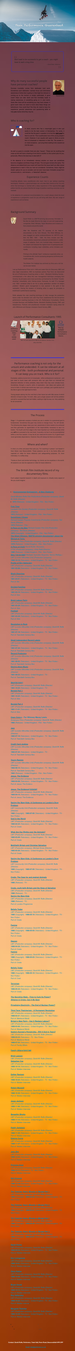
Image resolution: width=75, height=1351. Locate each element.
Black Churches (18, 573)
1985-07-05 (30, 813)
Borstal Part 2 (17, 704)
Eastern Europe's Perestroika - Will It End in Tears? (33, 1031)
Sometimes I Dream (19, 517)
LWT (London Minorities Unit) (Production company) (31, 557)
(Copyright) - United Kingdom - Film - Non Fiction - (35, 533)
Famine (14, 925)
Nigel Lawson (17, 1055)
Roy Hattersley (17, 1295)
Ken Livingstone (18, 1258)
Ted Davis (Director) (27, 530)
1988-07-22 (15, 1042)
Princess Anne (17, 1165)
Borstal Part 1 (17, 690)
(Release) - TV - (21, 882)
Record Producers (19, 653)
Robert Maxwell (17, 1087)
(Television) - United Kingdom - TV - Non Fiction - (39, 560)
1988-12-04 (15, 1157)
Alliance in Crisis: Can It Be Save (25, 999)
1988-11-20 (15, 1133)
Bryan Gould (16, 1284)
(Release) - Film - (22, 525)
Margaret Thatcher (19, 1308)
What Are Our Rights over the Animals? (28, 832)
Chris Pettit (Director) (42, 549)
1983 (13, 773)
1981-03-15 (15, 592)
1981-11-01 (15, 709)
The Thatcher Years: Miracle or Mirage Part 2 (30, 1204)
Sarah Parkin (16, 1244)
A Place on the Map (19, 527)
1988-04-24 (15, 1037)
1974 (13, 525)
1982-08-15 (15, 768)
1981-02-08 (15, 568)
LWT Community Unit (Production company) (28, 808)
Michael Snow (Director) (42, 848)
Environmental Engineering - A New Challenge (33, 491)
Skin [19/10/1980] (18, 554)
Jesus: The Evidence (20, 776)
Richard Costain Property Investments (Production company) (34, 520)
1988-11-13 (15, 1119)
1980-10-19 (15, 560)
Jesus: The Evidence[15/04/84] (24, 789)
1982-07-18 (15, 736)
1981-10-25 (15, 688)
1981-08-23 (15, 674)
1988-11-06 (15, 1106)
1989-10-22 (15, 1300)
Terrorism (15, 983)
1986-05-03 (30, 930)
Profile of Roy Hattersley (21, 562)
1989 (13, 1197)
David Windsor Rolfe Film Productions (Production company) (34, 496)
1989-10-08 (15, 1276)
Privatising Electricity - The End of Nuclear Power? (33, 1005)
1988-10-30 (15, 1093)
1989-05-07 (30, 1210)
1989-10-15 (15, 1290)
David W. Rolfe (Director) (52, 541)
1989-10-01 (15, 1263)
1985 (13, 813)
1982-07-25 (15, 752)
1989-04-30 (30, 1197)
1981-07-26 (15, 648)
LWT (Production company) (21, 565)
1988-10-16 (15, 1066)
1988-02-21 (15, 1015)
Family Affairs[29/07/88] (21, 1050)
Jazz (13, 728)
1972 (14, 502)
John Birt (15, 1151)
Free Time (15, 506)
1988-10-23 (15, 1080)
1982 (13, 722)
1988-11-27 (15, 1143)
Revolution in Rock (19, 624)
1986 (13, 882)
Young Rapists (17, 760)
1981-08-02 (15, 661)
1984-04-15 (15, 794)
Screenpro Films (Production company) (26, 541)
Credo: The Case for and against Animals (29, 877)
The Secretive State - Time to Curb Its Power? (31, 996)
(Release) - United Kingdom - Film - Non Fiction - (35, 501)
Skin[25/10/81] (17, 682)
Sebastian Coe (17, 1061)
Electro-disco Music (19, 666)
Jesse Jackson (17, 1101)
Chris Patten (16, 1271)
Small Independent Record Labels (25, 640)
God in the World (18, 818)
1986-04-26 (15, 946)
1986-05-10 (30, 914)
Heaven (14, 941)
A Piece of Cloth (18, 546)
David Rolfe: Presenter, (34, 547)
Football (14, 610)
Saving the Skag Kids (20, 896)
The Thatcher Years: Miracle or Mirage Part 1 (30, 1191)
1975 (13, 533)
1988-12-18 (15, 1183)
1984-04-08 (15, 781)
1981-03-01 (15, 579)
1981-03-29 (15, 605)
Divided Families (18, 587)
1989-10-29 (15, 1314)
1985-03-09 (15, 837)
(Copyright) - (20, 813)
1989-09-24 (15, 1250)
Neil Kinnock (16, 1178)
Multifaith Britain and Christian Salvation (28, 845)
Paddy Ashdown (18, 1127)
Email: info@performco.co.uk (36, 1347)
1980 (13, 552)
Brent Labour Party (19, 600)
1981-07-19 (15, 632)
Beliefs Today (17, 909)
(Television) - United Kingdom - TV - (34, 688)
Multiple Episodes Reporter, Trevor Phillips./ (44, 555)
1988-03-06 (15, 1026)
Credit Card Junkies (19, 744)
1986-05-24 (15, 989)
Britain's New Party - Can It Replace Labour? (30, 1021)
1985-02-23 (15, 824)
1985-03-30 (15, 850)
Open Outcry (16, 717)
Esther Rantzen (17, 1074)
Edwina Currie (17, 1138)
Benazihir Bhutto (18, 1114)
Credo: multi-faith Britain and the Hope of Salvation (33, 888)
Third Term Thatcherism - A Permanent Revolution (33, 1010)
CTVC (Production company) (22, 549)
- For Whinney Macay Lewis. (34, 717)
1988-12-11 (15, 1170)
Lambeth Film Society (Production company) (28, 509)
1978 (13, 544)
